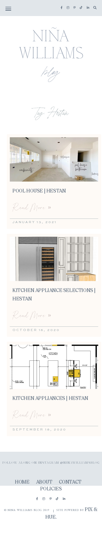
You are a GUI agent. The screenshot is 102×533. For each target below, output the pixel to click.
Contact (70, 482)
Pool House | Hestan (39, 191)
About (44, 482)
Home (22, 482)
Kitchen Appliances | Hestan (50, 398)
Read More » (32, 207)
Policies (51, 489)
